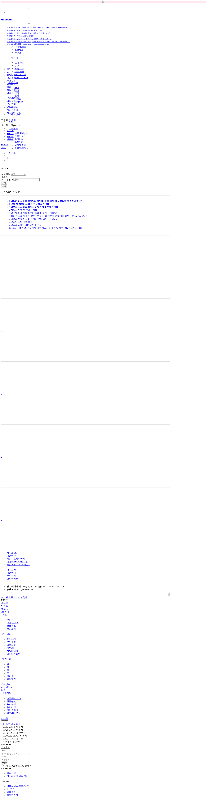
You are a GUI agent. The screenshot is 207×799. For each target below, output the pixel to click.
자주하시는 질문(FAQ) (18, 786)
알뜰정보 (19, 136)
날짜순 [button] (4, 144)
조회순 (10, 136)
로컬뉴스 (19, 50)
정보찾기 (22, 597)
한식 (17, 90)
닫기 (4, 186)
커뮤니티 (13, 58)
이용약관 (11, 556)
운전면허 (19, 139)
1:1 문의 (11, 789)
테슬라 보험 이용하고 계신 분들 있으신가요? (33, 219)
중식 (17, 96)
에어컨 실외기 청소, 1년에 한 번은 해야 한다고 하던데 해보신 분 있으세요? (48, 216)
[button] (3, 147)
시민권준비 (20, 145)
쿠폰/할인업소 (22, 133)
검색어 (7, 179)
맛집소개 (11, 78)
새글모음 (11, 792)
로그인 (4, 597)
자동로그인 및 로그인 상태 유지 (19, 765)
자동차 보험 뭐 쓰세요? (23, 210)
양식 (17, 87)
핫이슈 (18, 44)
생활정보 (13, 128)
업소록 (12, 153)
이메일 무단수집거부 (17, 561)
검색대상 (5, 174)
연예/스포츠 (20, 47)
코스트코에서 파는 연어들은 (25, 225)
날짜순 (10, 133)
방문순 (10, 139)
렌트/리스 (19, 71)
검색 (4, 183)
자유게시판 (20, 74)
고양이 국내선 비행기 (22, 222)
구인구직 (19, 65)
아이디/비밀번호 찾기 (17, 776)
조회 (13, 120)
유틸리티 (19, 142)
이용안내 (11, 573)
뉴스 (11, 39)
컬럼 (9, 87)
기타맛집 (19, 102)
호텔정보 (11, 81)
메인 (9, 69)
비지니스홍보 (21, 77)
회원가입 (12, 597)
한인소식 (19, 53)
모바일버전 (12, 578)
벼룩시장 (19, 68)
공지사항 (11, 570)
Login (4, 763)
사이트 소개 (13, 553)
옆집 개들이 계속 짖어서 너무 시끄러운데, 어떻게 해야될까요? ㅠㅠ (45, 228)
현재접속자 (12, 795)
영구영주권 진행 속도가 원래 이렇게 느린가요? (34, 213)
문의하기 (11, 576)
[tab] (103, 614)
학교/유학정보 (22, 148)
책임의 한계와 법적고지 (18, 564)
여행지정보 (12, 84)
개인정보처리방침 (16, 558)
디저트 (10, 676)
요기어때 (19, 63)
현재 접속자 (11, 724)
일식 (17, 93)
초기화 (10, 130)
